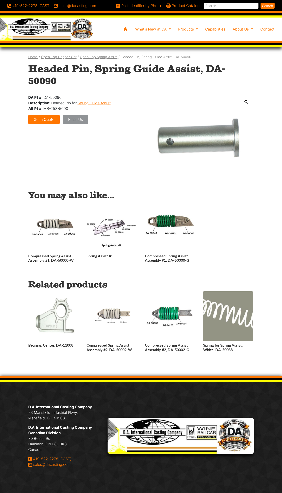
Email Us (75, 119)
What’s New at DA (151, 29)
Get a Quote (44, 119)
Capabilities (215, 29)
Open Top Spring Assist (98, 57)
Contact (267, 29)
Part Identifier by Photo (140, 6)
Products (186, 29)
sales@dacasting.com (52, 464)
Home (33, 57)
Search (267, 6)
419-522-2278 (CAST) (52, 459)
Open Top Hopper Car (59, 57)
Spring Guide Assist (94, 103)
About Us (241, 29)
